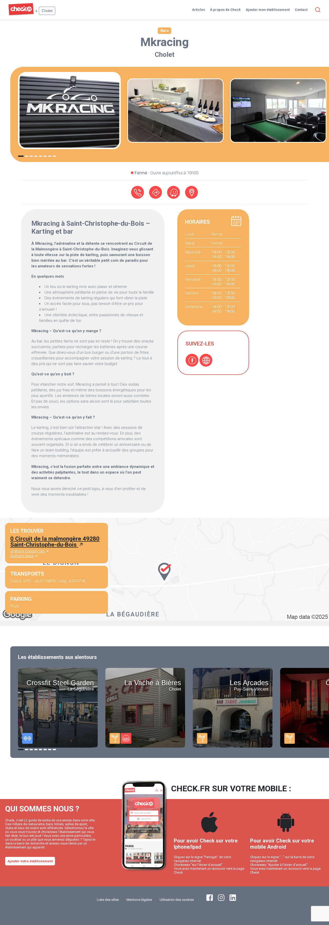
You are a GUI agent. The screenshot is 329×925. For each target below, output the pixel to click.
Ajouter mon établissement (268, 10)
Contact (301, 10)
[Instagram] (221, 900)
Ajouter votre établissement (30, 861)
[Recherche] (317, 10)
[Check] (21, 14)
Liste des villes (108, 900)
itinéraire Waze (22, 556)
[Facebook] (192, 360)
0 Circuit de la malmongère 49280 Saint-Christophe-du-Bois (54, 541)
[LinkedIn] (233, 900)
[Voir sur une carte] (191, 192)
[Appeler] (137, 192)
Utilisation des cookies (177, 900)
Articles (198, 10)
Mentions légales (139, 900)
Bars (164, 30)
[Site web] (205, 360)
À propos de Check (225, 10)
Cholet (165, 54)
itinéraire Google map (27, 551)
